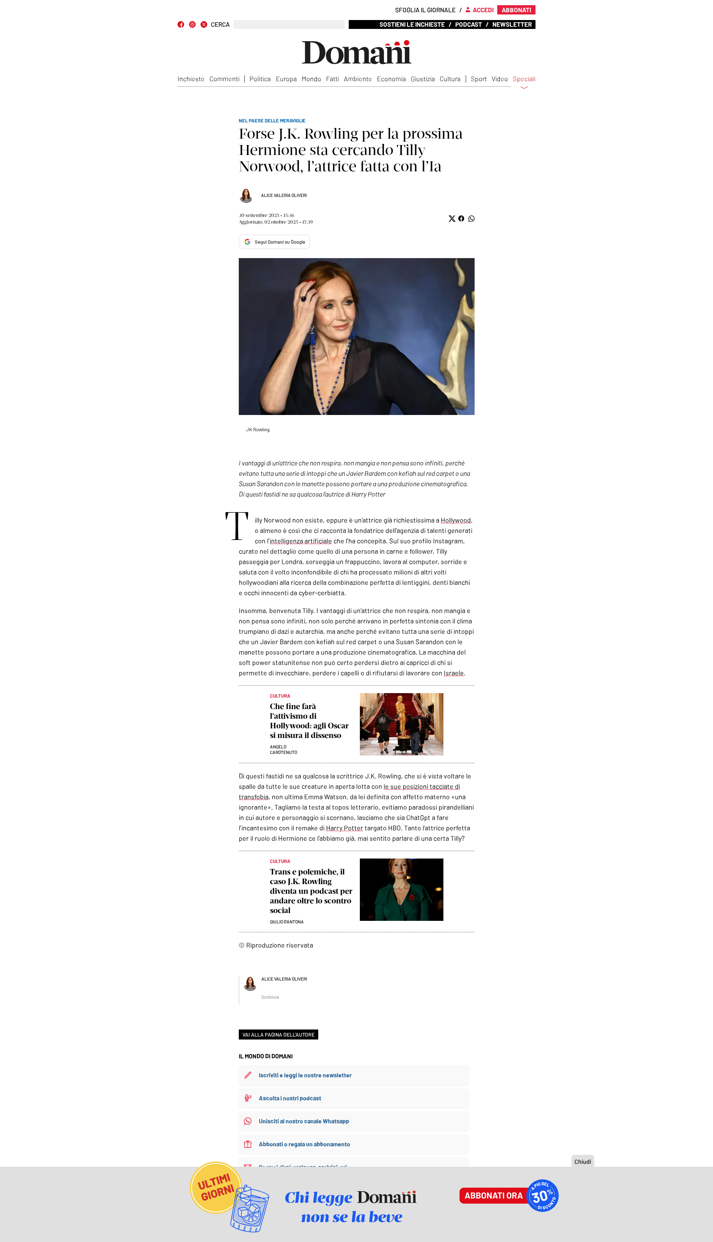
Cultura (450, 79)
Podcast (468, 24)
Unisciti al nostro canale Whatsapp (304, 1120)
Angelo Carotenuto (283, 749)
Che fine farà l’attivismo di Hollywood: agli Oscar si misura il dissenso (309, 721)
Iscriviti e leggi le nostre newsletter (305, 1074)
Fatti (332, 79)
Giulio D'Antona (287, 921)
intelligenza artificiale (301, 541)
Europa (286, 79)
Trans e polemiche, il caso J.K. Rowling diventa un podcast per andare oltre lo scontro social (311, 891)
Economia (391, 79)
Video (500, 79)
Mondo (311, 79)
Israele (454, 673)
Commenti (224, 79)
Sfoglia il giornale (425, 9)
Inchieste (191, 79)
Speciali (524, 79)
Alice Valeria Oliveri (284, 195)
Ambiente (358, 79)
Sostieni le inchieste (412, 24)
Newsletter (512, 24)
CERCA (220, 24)
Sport (479, 79)
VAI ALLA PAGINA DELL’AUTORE (278, 1034)
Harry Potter (344, 828)
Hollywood (456, 520)
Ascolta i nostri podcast (290, 1097)
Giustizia (423, 79)
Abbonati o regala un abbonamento (304, 1143)
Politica (260, 79)
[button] (451, 218)
